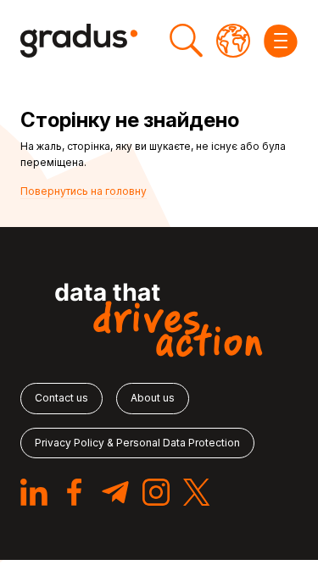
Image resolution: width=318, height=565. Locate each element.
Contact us (61, 397)
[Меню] (281, 41)
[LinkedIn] (33, 492)
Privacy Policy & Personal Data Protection (137, 442)
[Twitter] (196, 492)
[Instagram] (156, 492)
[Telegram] (115, 492)
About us (153, 397)
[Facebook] (74, 492)
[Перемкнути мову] (233, 41)
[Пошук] (186, 41)
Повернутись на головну (83, 191)
